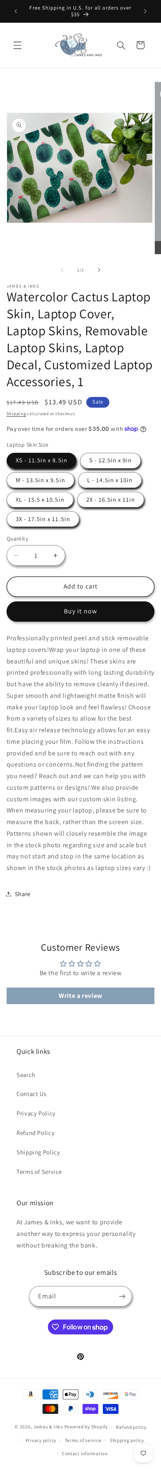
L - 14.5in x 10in (110, 480)
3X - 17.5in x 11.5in (43, 519)
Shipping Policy (38, 1152)
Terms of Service (39, 1171)
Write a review (80, 995)
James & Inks (48, 1426)
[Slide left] (62, 270)
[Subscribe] (122, 1296)
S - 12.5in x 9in (110, 460)
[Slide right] (99, 270)
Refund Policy (35, 1133)
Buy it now (80, 611)
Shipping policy (127, 1440)
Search (26, 1075)
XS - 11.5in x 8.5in (41, 460)
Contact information (85, 1453)
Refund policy (131, 1427)
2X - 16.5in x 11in (110, 499)
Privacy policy (41, 1440)
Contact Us (31, 1094)
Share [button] (23, 894)
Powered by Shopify (86, 1426)
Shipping (16, 413)
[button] (17, 45)
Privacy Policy (36, 1113)
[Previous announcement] (16, 11)
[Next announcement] (145, 11)
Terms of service (83, 1440)
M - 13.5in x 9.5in (40, 480)
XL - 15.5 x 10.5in (40, 499)
